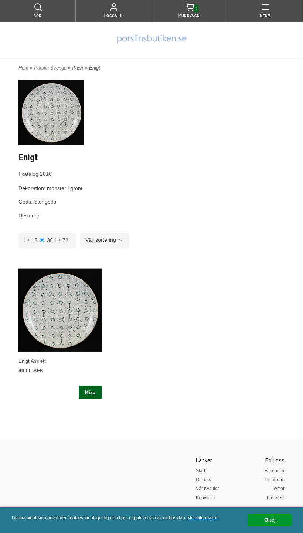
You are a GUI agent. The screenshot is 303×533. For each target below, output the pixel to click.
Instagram (275, 479)
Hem (23, 68)
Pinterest (276, 497)
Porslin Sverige (51, 68)
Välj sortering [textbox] (100, 240)
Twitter (278, 488)
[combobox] (104, 240)
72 (65, 240)
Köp (90, 392)
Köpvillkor (206, 497)
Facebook (275, 470)
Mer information (203, 517)
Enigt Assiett (32, 361)
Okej (270, 520)
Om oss (203, 479)
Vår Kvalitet (207, 488)
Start (200, 470)
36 (50, 240)
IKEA (78, 68)
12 (34, 240)
